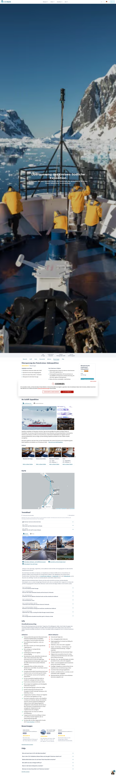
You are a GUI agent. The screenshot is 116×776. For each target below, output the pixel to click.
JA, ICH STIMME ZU (67, 391)
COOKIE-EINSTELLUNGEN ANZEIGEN (51, 391)
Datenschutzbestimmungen (44, 388)
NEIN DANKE (93, 381)
